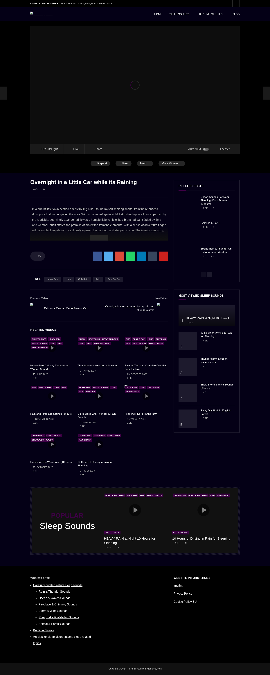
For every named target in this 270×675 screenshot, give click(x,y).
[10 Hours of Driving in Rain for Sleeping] (188, 341)
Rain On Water (156, 343)
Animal (82, 339)
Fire (128, 339)
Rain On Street (154, 495)
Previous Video (39, 298)
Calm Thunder (39, 339)
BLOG (236, 14)
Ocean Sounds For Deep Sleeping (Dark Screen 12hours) (215, 200)
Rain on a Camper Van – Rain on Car (65, 308)
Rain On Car (114, 279)
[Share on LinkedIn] (141, 256)
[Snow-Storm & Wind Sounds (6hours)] (188, 393)
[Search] (236, 3)
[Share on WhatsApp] (130, 256)
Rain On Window (40, 348)
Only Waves (38, 440)
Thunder (98, 343)
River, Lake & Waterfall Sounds (59, 617)
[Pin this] (163, 256)
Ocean (57, 436)
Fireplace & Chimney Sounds (58, 604)
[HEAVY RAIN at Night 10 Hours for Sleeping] (207, 315)
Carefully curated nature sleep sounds (57, 585)
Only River (153, 387)
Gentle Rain (139, 339)
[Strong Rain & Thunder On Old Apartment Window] (188, 257)
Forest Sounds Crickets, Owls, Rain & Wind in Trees (86, 3)
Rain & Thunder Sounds (54, 591)
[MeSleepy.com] (41, 14)
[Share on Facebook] (97, 256)
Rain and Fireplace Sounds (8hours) (51, 413)
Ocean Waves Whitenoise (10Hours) (51, 462)
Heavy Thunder (39, 343)
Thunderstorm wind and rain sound (98, 365)
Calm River (131, 387)
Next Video (161, 298)
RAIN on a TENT (210, 222)
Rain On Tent (139, 343)
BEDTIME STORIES (210, 14)
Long (68, 279)
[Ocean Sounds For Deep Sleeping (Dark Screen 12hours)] (188, 205)
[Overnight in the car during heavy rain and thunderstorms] (162, 308)
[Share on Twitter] (108, 256)
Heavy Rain (52, 279)
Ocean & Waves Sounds (54, 598)
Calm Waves (38, 436)
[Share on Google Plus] (119, 256)
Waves (49, 440)
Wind (107, 343)
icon (52, 348)
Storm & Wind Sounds (53, 610)
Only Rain (83, 279)
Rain (98, 279)
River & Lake (132, 392)
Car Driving (85, 436)
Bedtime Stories (43, 630)
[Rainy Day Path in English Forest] (188, 419)
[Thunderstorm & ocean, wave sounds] (188, 367)
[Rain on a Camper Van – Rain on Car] (3, 93)
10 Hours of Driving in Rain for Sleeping (201, 538)
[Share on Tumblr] (152, 256)
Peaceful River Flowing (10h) (141, 413)
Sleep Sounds (112, 533)
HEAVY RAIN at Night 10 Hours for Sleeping (215, 318)
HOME (158, 14)
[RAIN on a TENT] (188, 231)
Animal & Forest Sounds (54, 623)
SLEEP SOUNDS (179, 14)
